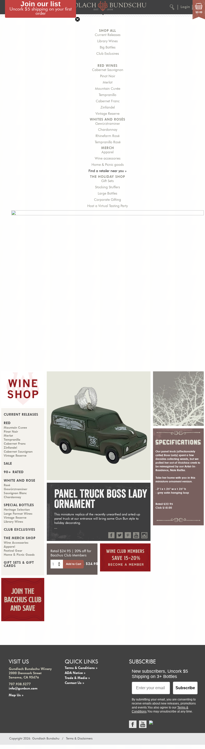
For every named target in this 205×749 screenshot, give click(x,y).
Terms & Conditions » (81, 668)
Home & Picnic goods (108, 165)
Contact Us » (74, 683)
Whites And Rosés (107, 119)
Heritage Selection (17, 509)
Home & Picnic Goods (19, 554)
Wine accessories (107, 158)
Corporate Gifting (107, 200)
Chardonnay (107, 130)
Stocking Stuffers (107, 187)
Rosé (7, 485)
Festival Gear (13, 550)
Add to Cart (73, 564)
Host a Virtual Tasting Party (107, 206)
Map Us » (16, 695)
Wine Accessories (16, 542)
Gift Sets (107, 181)
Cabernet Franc (108, 101)
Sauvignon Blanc (15, 493)
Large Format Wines (18, 513)
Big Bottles (108, 47)
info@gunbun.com (23, 688)
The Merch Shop (20, 538)
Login (185, 7)
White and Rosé (19, 480)
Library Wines (107, 41)
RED (7, 423)
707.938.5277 (20, 684)
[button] (40, 9)
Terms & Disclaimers (79, 738)
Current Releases (107, 35)
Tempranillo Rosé (107, 142)
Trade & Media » (77, 678)
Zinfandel (107, 107)
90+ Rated (14, 472)
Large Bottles (107, 193)
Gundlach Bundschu (46, 738)
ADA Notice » (75, 673)
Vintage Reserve (108, 114)
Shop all (107, 31)
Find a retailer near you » (107, 171)
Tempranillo (107, 95)
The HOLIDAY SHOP (107, 177)
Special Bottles (19, 505)
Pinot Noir (107, 76)
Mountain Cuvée (107, 89)
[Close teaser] (77, 19)
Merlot (107, 82)
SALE (8, 463)
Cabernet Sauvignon (107, 70)
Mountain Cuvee (15, 427)
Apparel (108, 152)
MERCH (107, 148)
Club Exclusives (107, 54)
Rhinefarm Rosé (108, 136)
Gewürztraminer (107, 124)
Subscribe (185, 688)
